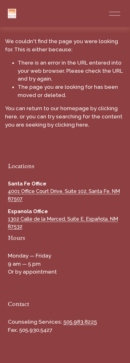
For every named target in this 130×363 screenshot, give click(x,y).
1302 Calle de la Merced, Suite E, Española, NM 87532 (63, 223)
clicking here (71, 125)
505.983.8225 (80, 322)
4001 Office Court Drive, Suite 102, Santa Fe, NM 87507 (64, 195)
